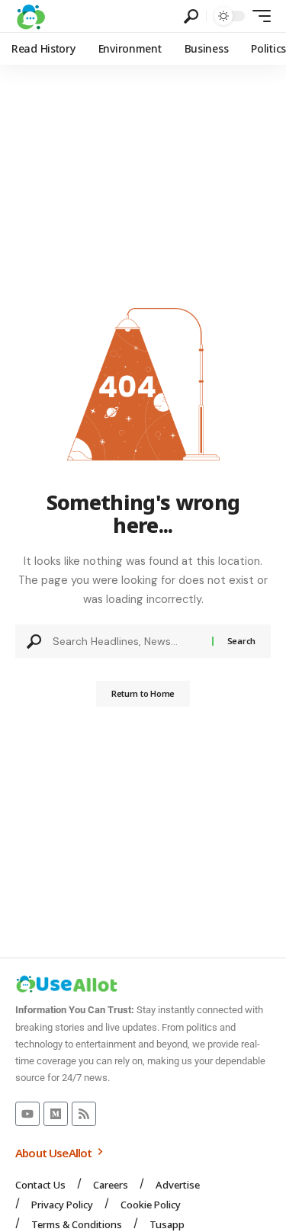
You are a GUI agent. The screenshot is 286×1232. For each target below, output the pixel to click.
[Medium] (55, 1114)
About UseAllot (55, 1152)
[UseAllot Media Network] (30, 16)
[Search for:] (126, 641)
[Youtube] (27, 1114)
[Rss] (84, 1114)
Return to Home (143, 693)
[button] (191, 16)
